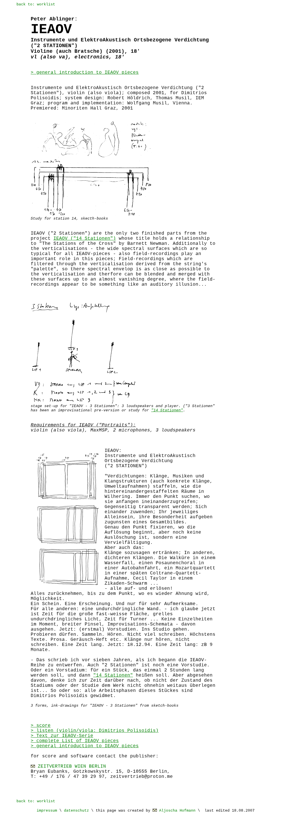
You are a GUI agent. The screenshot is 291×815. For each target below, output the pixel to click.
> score (41, 725)
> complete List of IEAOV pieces (75, 741)
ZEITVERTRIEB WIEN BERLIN (72, 766)
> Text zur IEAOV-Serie (62, 735)
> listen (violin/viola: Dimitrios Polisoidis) (95, 730)
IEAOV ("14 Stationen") (84, 238)
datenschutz (76, 810)
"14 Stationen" (167, 410)
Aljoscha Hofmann (177, 810)
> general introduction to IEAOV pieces (85, 72)
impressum (47, 810)
